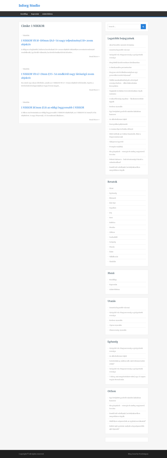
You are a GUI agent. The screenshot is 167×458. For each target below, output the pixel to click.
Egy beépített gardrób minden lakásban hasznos (125, 112)
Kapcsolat (35, 14)
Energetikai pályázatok (118, 124)
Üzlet (111, 252)
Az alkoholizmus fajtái (118, 119)
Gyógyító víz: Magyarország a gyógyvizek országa (126, 56)
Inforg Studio (29, 6)
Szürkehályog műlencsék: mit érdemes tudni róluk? (127, 362)
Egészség (113, 193)
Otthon (112, 232)
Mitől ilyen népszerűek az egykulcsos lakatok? (127, 421)
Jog (110, 213)
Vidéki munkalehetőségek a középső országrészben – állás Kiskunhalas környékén (123, 83)
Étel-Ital (112, 203)
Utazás (112, 247)
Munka (112, 227)
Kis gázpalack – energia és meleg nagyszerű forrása (127, 153)
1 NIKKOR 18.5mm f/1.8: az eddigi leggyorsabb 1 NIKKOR (52, 107)
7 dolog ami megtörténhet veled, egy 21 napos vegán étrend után (127, 378)
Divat (111, 188)
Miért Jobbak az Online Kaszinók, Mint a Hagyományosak (125, 135)
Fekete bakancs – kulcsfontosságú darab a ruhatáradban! (126, 160)
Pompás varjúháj (116, 147)
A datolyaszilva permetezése (120, 67)
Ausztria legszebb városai (119, 50)
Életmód (112, 198)
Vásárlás (26, 35)
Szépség (112, 242)
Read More (93, 57)
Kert (111, 218)
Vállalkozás (113, 257)
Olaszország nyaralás (117, 330)
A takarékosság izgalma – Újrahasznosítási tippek (126, 100)
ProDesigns (143, 454)
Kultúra (112, 222)
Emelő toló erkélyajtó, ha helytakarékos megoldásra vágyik (124, 168)
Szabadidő (113, 237)
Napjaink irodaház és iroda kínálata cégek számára (125, 92)
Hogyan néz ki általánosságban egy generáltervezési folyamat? (123, 73)
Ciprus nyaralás (115, 325)
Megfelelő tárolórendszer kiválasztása (124, 63)
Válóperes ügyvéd (116, 142)
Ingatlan (112, 208)
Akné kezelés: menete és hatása (121, 45)
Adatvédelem (47, 14)
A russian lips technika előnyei (121, 129)
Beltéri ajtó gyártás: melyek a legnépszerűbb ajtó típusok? (126, 427)
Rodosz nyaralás (115, 107)
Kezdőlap (24, 14)
